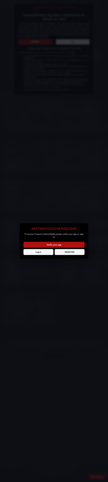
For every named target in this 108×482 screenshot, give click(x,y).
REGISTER (69, 252)
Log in (38, 252)
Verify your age (54, 245)
